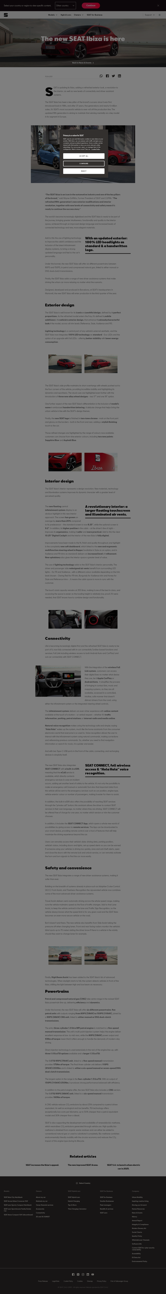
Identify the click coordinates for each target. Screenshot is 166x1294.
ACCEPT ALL (83, 156)
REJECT (83, 171)
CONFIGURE (83, 163)
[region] (84, 153)
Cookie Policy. (95, 149)
